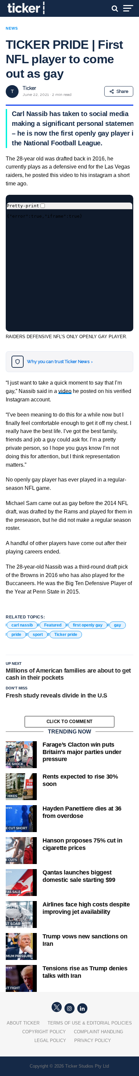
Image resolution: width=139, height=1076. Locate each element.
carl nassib (22, 625)
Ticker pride (65, 634)
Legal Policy (50, 1040)
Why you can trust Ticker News (60, 361)
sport (38, 634)
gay (117, 625)
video (65, 391)
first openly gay (88, 625)
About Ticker (23, 1023)
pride (16, 634)
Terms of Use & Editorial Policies (90, 1023)
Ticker (29, 88)
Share (122, 91)
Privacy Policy (92, 1040)
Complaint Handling (98, 1031)
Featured (52, 625)
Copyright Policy (44, 1031)
